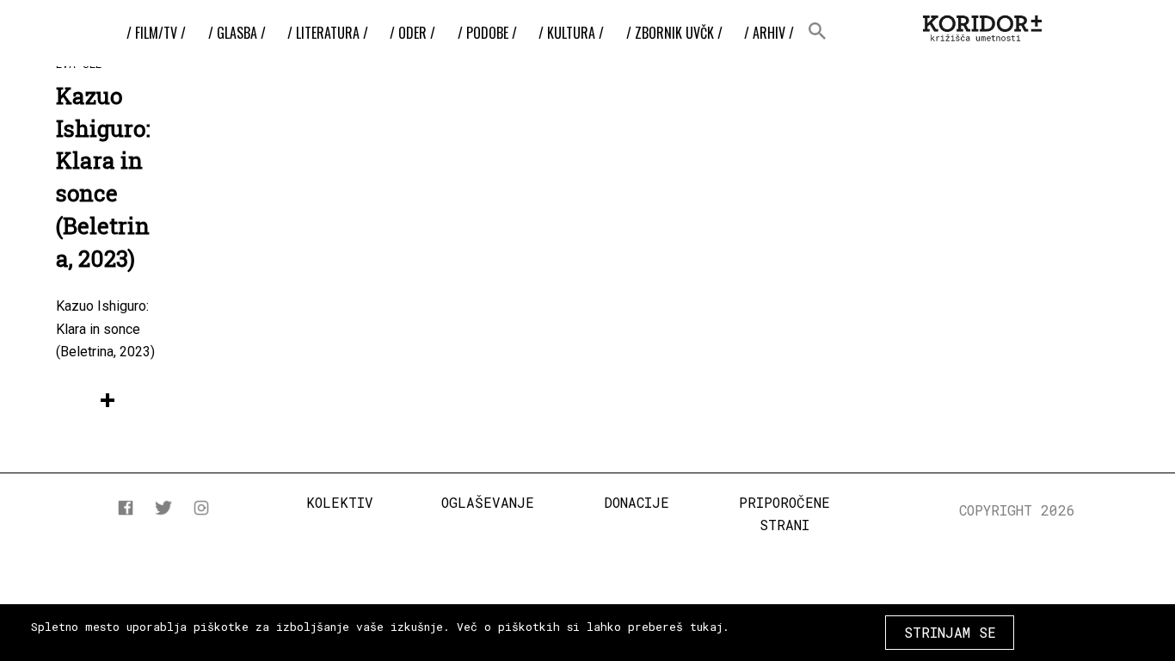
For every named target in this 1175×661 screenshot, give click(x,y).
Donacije (636, 502)
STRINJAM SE (950, 632)
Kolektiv (339, 502)
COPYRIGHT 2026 (1017, 510)
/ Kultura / (571, 32)
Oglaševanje (487, 502)
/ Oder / (412, 32)
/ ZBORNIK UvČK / (674, 32)
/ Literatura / (327, 32)
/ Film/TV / (156, 32)
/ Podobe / (487, 32)
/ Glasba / (237, 32)
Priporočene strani (784, 513)
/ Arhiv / (769, 32)
